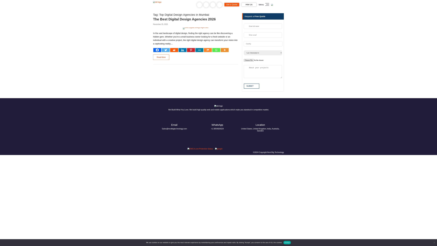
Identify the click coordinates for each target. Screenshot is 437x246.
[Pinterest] (191, 50)
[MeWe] (199, 50)
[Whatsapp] (216, 50)
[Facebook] (157, 50)
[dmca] (199, 149)
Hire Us (249, 4)
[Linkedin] (183, 50)
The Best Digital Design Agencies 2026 (184, 19)
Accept (287, 242)
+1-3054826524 (217, 126)
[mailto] (219, 5)
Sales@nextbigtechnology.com (174, 126)
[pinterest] (156, 149)
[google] (217, 149)
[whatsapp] (206, 5)
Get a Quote (231, 4)
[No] (434, 242)
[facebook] (161, 149)
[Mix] (208, 50)
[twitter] (166, 149)
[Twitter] (166, 50)
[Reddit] (174, 50)
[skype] (213, 5)
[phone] (199, 5)
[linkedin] (172, 149)
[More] (225, 50)
